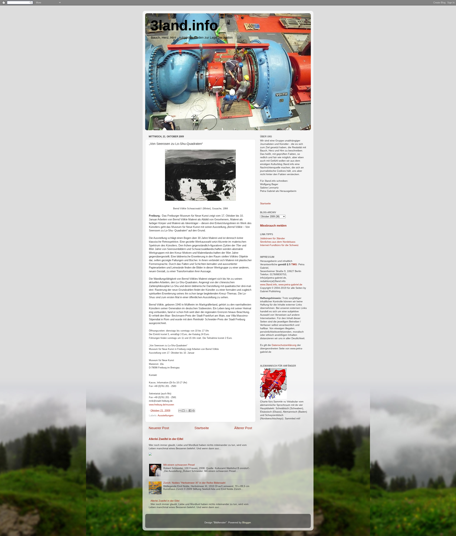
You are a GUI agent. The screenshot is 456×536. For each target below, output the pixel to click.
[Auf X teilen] (186, 410)
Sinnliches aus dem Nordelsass (277, 241)
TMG (294, 264)
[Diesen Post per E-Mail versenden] (180, 410)
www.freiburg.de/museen (161, 404)
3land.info (184, 25)
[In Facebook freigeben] (190, 410)
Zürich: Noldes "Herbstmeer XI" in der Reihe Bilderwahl (194, 482)
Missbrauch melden (273, 225)
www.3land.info (268, 284)
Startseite (202, 428)
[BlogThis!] (183, 410)
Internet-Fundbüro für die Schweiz (279, 245)
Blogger (246, 522)
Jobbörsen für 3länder (272, 238)
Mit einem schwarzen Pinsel (179, 465)
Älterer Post (243, 428)
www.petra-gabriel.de (290, 284)
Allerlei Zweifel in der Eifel (166, 439)
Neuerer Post (159, 428)
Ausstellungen (165, 415)
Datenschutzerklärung (284, 345)
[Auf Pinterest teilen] (193, 410)
